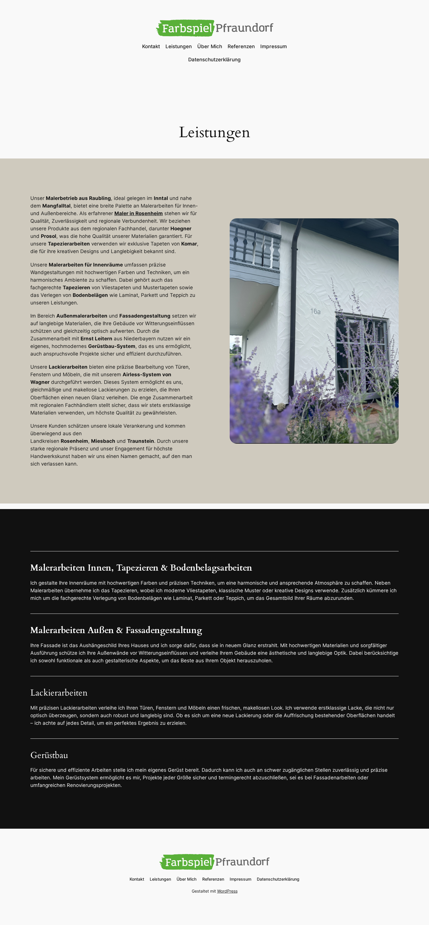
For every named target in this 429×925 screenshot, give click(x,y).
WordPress (227, 891)
